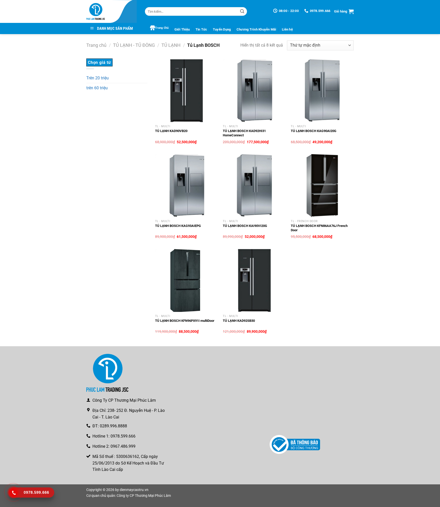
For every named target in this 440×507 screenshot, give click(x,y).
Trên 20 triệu (97, 78)
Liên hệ (287, 29)
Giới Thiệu (182, 29)
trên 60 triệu (97, 87)
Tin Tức (201, 29)
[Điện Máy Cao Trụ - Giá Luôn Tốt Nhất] (111, 11)
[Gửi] (242, 11)
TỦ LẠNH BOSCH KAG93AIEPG (178, 226)
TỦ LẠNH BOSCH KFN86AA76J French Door (319, 228)
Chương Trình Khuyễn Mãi (256, 29)
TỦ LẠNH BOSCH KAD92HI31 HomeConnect (244, 133)
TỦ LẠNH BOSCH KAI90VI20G (245, 226)
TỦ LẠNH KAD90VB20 (171, 131)
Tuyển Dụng (222, 29)
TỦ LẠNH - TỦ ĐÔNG (134, 45)
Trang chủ (96, 45)
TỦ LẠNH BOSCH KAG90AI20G (313, 131)
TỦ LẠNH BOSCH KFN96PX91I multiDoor (184, 321)
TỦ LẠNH (171, 45)
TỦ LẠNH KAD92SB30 (239, 321)
